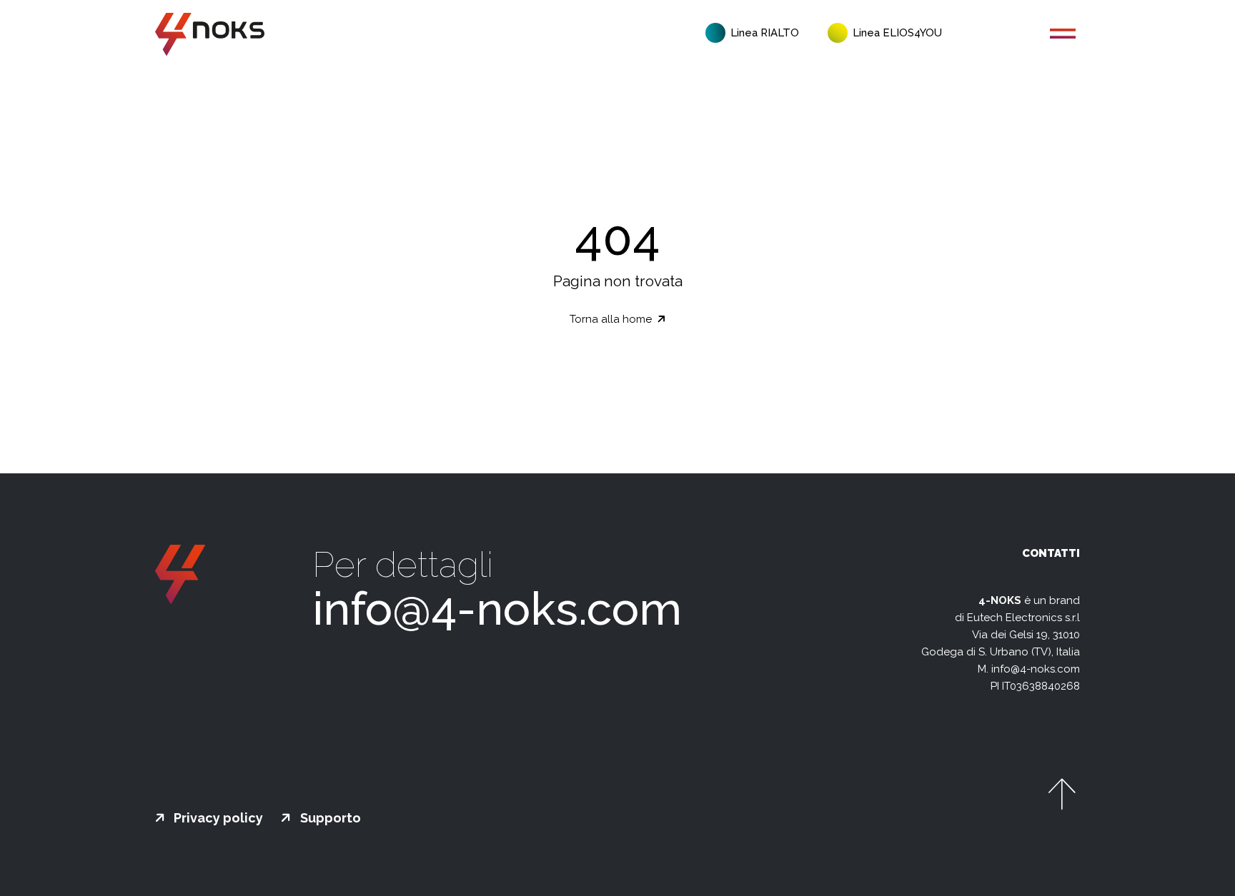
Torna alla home (612, 319)
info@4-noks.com (497, 608)
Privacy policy (217, 818)
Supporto (329, 818)
